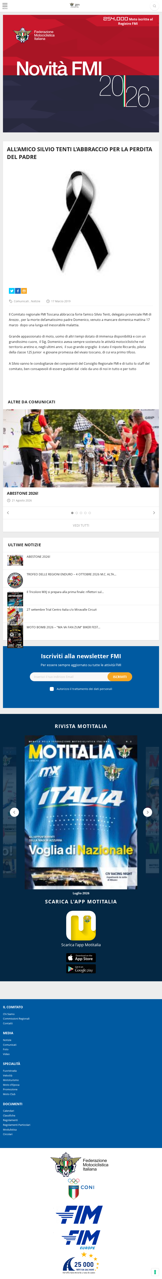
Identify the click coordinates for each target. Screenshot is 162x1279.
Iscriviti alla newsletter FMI (81, 656)
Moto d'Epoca (11, 1085)
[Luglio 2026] (81, 812)
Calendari (8, 1111)
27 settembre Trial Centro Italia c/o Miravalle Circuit (62, 609)
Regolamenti (10, 1120)
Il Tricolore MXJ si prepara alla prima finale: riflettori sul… (65, 592)
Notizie (35, 301)
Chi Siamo (9, 1014)
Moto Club (9, 1094)
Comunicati (22, 301)
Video (6, 1054)
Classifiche (9, 1115)
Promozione (10, 1089)
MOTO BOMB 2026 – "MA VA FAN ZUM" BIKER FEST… (63, 627)
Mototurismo (11, 1080)
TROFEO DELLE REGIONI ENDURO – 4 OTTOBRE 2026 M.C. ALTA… (71, 574)
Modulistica (10, 1129)
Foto (5, 1049)
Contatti (8, 1023)
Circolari (7, 1134)
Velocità (7, 1075)
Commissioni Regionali (16, 1018)
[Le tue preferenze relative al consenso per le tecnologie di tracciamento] (155, 1272)
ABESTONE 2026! (22, 493)
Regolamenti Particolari (16, 1125)
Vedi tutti (81, 525)
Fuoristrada (10, 1070)
